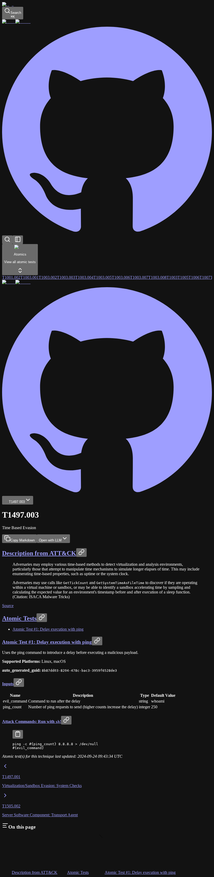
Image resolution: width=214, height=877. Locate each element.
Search (15, 15)
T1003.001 (29, 277)
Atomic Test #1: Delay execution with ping (48, 629)
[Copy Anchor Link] (81, 552)
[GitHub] (107, 233)
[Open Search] (7, 239)
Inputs (8, 684)
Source (8, 605)
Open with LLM (50, 540)
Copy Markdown (22, 540)
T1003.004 (84, 277)
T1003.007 (139, 277)
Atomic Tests (19, 618)
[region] (107, 746)
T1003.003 (66, 277)
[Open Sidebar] (18, 239)
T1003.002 (48, 277)
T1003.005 (102, 277)
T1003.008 (157, 277)
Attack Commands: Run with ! (31, 721)
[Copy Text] (18, 734)
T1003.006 (121, 277)
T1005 (182, 277)
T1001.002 (11, 277)
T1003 (172, 277)
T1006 (193, 277)
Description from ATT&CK (39, 553)
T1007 (204, 277)
